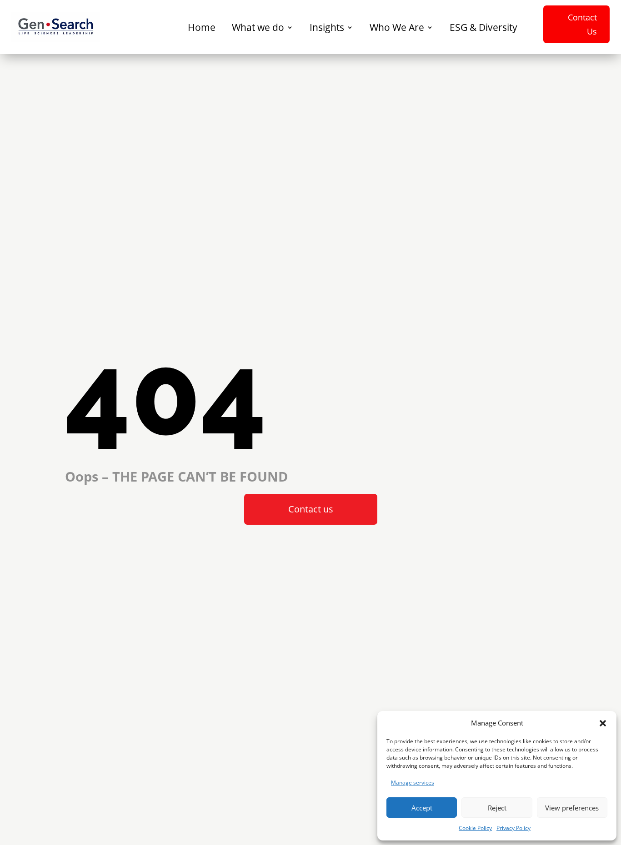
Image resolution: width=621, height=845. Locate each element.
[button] (602, 723)
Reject (497, 807)
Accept (421, 807)
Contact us (310, 509)
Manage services (412, 782)
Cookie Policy (475, 828)
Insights (327, 27)
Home (201, 27)
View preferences (572, 807)
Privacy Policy (513, 828)
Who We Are (397, 27)
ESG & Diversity (483, 27)
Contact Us (582, 24)
